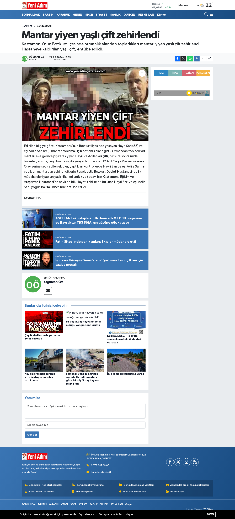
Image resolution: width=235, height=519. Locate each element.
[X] (178, 462)
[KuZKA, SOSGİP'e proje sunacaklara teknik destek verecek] (126, 322)
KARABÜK (63, 14)
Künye (161, 14)
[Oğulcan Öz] (33, 284)
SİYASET (101, 14)
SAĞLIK (115, 14)
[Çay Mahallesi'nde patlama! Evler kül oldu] (44, 321)
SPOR (89, 14)
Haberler (27, 26)
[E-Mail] (48, 291)
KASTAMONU (44, 26)
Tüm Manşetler (84, 491)
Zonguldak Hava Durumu (90, 485)
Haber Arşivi (177, 491)
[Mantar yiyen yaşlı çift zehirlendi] (85, 104)
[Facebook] (170, 462)
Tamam (210, 514)
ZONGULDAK (31, 14)
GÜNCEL (129, 14)
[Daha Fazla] (197, 58)
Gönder (32, 434)
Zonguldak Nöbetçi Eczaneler (45, 485)
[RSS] (195, 462)
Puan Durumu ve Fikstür (41, 491)
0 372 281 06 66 (100, 465)
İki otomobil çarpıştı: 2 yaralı (125, 373)
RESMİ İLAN (146, 14)
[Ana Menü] (211, 14)
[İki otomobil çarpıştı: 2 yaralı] (126, 360)
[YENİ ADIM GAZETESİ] (34, 5)
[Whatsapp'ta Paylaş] (190, 58)
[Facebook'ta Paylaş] (177, 58)
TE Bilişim (208, 509)
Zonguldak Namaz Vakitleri (139, 485)
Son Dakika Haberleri (134, 491)
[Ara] (206, 14)
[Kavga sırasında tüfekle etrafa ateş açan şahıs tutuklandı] (44, 360)
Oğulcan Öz (53, 282)
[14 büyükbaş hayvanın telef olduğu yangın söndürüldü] (85, 315)
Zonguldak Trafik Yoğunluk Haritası (189, 485)
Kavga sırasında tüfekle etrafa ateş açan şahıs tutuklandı (40, 377)
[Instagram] (186, 462)
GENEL (77, 14)
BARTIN (48, 14)
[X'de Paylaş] (183, 58)
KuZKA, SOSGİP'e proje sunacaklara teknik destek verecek (124, 339)
